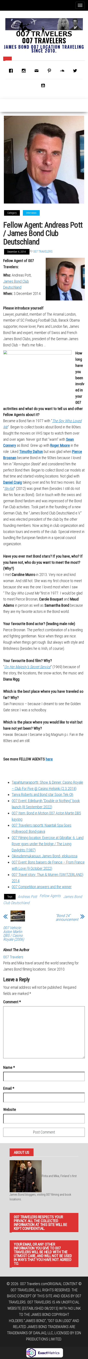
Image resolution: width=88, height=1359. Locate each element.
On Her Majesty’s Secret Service (27, 667)
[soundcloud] (63, 70)
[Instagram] (24, 70)
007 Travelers (44, 40)
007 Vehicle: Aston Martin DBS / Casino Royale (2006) (13, 933)
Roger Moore (60, 445)
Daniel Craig (12, 482)
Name (9, 1067)
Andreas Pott (27, 896)
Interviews (31, 212)
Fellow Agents (50, 895)
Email (8, 1088)
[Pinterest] (50, 70)
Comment (12, 1002)
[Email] (37, 70)
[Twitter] (76, 70)
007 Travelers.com (34, 1283)
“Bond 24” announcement (67, 917)
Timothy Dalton (31, 451)
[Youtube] (44, 85)
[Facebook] (12, 70)
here (49, 759)
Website (9, 1109)
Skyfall (9, 488)
